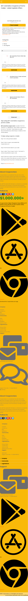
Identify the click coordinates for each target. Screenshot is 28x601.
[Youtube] (8, 194)
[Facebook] (1, 194)
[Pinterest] (10, 194)
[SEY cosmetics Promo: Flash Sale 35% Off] (5, 58)
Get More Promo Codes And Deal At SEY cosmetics (18, 77)
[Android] (14, 235)
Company (4, 458)
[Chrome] (14, 296)
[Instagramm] (6, 194)
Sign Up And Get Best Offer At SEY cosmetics (17, 97)
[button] (14, 458)
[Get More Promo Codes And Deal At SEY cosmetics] (5, 78)
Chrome (2, 299)
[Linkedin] (13, 194)
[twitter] (3, 194)
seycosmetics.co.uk (6, 34)
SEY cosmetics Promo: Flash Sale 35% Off (18, 56)
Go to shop (14, 25)
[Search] (25, 1)
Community (5, 461)
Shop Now (14, 70)
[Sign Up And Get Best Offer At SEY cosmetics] (5, 99)
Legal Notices (5, 463)
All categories (7, 45)
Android (2, 237)
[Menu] (1, 1)
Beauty (5, 43)
